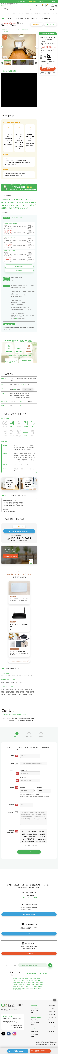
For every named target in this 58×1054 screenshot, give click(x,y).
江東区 (14, 980)
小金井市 (27, 986)
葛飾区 (41, 982)
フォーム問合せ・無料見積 (29, 914)
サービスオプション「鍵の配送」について (50, 73)
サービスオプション (52, 1014)
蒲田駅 (12, 691)
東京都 (32, 1008)
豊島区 (18, 982)
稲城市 (39, 988)
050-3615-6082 (20, 538)
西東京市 (19, 990)
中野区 (39, 980)
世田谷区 (31, 980)
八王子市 (12, 682)
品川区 (17, 682)
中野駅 (2, 691)
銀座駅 (7, 693)
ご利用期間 (11, 787)
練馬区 (33, 982)
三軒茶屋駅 (24, 694)
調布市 (18, 986)
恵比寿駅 (14, 694)
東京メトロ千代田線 (5, 676)
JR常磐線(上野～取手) (27, 676)
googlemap (17, 1025)
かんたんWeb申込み (29, 953)
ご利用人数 (11, 804)
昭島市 (14, 986)
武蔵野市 (29, 984)
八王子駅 (17, 689)
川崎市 (32, 1024)
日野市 (35, 986)
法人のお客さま (46, 9)
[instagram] (14, 1033)
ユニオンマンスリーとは (35, 9)
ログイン (56, 6)
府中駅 (27, 691)
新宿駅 (2, 689)
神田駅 (27, 693)
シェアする (51, 24)
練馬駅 (30, 694)
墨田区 (38, 979)
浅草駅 (2, 693)
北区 (22, 982)
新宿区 (2, 682)
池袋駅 (7, 689)
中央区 (19, 979)
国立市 (19, 988)
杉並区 (14, 982)
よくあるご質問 (21, 9)
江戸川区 (15, 984)
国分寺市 (15, 988)
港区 (21, 682)
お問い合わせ (52, 9)
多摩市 (35, 988)
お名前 (12, 755)
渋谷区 (7, 682)
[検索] (50, 965)
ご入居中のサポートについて (52, 1023)
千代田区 (15, 979)
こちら (16, 318)
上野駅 (17, 691)
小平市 (31, 986)
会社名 (12, 763)
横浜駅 (36, 1034)
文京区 (30, 979)
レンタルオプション (52, 1011)
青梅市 (37, 984)
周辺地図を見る (18, 1027)
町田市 (22, 986)
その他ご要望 (11, 812)
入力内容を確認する (29, 851)
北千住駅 (32, 693)
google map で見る (27, 389)
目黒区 (22, 980)
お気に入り (37, 24)
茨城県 (32, 1012)
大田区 (26, 980)
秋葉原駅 (8, 691)
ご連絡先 (12, 770)
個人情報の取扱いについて (10, 831)
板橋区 (29, 982)
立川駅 (30, 689)
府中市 (41, 984)
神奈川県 (37, 1008)
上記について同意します (31, 845)
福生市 (23, 988)
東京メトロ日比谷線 (16, 676)
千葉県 (36, 1010)
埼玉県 (32, 1010)
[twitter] (3, 1033)
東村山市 (40, 986)
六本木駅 (32, 691)
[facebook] (9, 1033)
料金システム (19, 270)
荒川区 (25, 982)
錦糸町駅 (22, 691)
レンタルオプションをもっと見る (18, 661)
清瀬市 (31, 988)
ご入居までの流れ (12, 9)
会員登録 (52, 6)
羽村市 (14, 990)
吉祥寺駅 (3, 694)
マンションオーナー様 (41, 9)
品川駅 (21, 689)
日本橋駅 (22, 693)
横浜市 (37, 1022)
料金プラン (17, 9)
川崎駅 (32, 1036)
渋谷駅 (11, 689)
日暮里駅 (9, 694)
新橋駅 (19, 694)
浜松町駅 (12, 693)
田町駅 (17, 693)
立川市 (24, 984)
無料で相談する (29, 933)
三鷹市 (33, 984)
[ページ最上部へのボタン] (54, 1000)
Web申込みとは (42, 73)
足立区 (14, 389)
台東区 (34, 979)
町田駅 (26, 689)
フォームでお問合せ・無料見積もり (20, 531)
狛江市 (27, 988)
